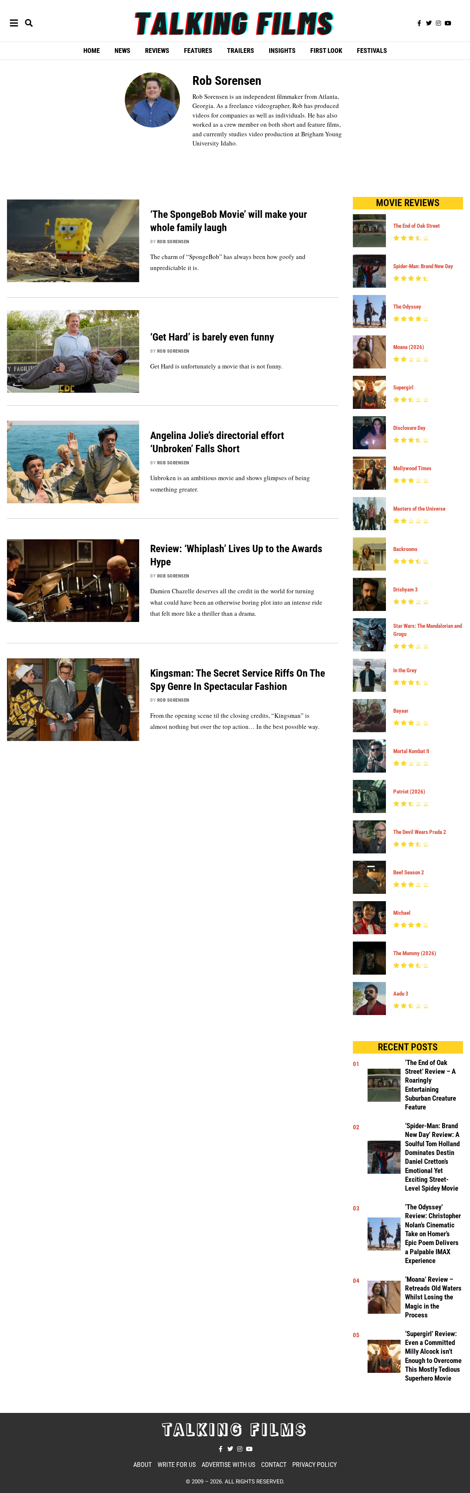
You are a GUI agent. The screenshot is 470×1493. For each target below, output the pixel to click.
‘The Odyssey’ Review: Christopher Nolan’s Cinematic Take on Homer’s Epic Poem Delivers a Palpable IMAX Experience (433, 1234)
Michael (402, 913)
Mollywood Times (412, 468)
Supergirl (403, 387)
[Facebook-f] (419, 23)
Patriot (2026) (409, 791)
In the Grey (405, 670)
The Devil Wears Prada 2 (419, 832)
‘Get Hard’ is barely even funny (212, 337)
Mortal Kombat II (411, 751)
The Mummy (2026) (414, 953)
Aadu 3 (400, 993)
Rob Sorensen (173, 241)
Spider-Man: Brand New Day (423, 266)
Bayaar (400, 711)
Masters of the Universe (419, 509)
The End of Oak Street (416, 226)
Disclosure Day (409, 428)
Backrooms (405, 549)
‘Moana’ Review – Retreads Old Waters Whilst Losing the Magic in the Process (433, 1297)
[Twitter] (429, 23)
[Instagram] (438, 23)
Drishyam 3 (405, 589)
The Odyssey (407, 306)
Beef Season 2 (408, 872)
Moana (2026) (408, 347)
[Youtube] (448, 23)
